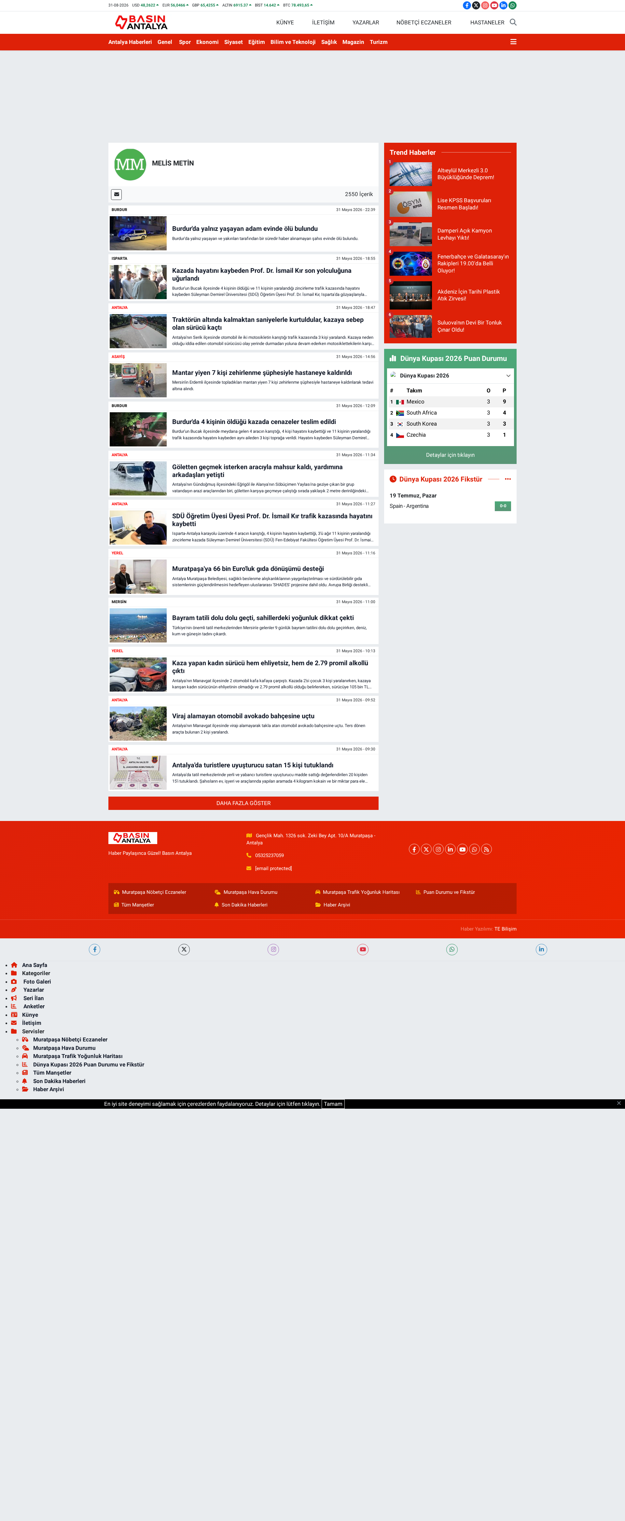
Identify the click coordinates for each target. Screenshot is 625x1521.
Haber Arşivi (337, 905)
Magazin (353, 42)
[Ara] (513, 23)
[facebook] (94, 949)
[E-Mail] (116, 194)
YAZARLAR (366, 22)
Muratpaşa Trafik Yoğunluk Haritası (361, 892)
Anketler (33, 1006)
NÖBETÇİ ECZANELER (423, 22)
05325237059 (269, 855)
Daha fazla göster (243, 803)
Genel (165, 42)
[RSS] (486, 849)
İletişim (31, 1023)
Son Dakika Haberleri (245, 905)
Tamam (333, 1104)
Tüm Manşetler (137, 905)
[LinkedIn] (450, 849)
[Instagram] (438, 849)
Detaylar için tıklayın (450, 455)
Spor (185, 42)
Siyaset (233, 42)
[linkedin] (541, 949)
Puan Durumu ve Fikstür (449, 892)
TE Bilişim (505, 929)
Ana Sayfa (34, 965)
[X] (426, 849)
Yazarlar (33, 989)
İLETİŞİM (323, 22)
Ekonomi (207, 42)
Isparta (119, 258)
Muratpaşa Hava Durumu (250, 892)
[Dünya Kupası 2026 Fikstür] (508, 479)
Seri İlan (33, 998)
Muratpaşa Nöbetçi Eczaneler (154, 892)
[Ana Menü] (513, 42)
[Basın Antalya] (142, 22)
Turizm (379, 42)
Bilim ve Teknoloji (293, 42)
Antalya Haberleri (130, 42)
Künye (30, 1015)
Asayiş (118, 356)
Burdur (119, 209)
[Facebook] (414, 849)
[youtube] (362, 949)
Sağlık (329, 42)
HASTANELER (487, 22)
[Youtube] (462, 849)
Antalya (120, 307)
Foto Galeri (36, 981)
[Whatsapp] (474, 849)
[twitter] (184, 949)
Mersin (119, 602)
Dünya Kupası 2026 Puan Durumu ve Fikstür (88, 1064)
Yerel (117, 553)
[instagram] (273, 949)
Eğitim (256, 42)
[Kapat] (621, 1103)
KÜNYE (285, 22)
